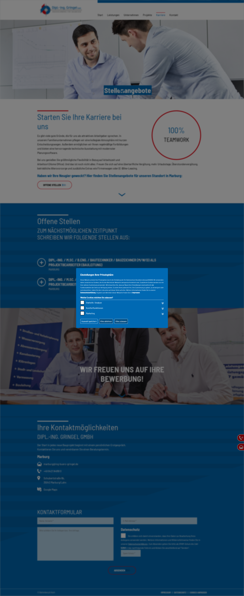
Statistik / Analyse (94, 302)
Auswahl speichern (89, 321)
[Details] (163, 303)
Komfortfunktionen (94, 308)
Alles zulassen (121, 321)
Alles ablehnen (106, 321)
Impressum (136, 293)
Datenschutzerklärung (88, 293)
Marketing (90, 313)
